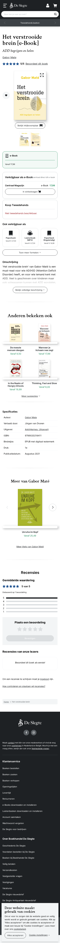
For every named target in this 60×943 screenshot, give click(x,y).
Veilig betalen (8, 864)
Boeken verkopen (10, 780)
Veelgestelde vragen (40, 748)
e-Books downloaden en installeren (19, 805)
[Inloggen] (47, 5)
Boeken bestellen (10, 768)
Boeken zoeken (9, 774)
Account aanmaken (11, 817)
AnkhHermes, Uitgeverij (36, 429)
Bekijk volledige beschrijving (28, 290)
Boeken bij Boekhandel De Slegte (18, 858)
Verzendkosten (9, 870)
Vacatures (7, 888)
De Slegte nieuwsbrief (13, 894)
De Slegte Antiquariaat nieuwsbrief (19, 900)
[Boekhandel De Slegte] (18, 5)
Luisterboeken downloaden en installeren (22, 811)
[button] (5, 22)
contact (11, 743)
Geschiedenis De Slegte (14, 845)
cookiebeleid (20, 929)
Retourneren (8, 798)
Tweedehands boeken (30, 23)
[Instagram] (33, 732)
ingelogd (44, 679)
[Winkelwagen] (55, 5)
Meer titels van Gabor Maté (30, 546)
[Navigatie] (5, 6)
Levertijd (6, 792)
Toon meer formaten (29, 252)
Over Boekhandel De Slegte (18, 838)
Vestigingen (8, 882)
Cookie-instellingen (38, 935)
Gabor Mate (9, 57)
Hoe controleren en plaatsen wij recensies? (23, 686)
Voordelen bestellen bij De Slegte (18, 852)
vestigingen (17, 745)
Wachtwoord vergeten (13, 823)
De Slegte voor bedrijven (14, 829)
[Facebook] (26, 732)
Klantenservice (11, 761)
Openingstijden (9, 786)
